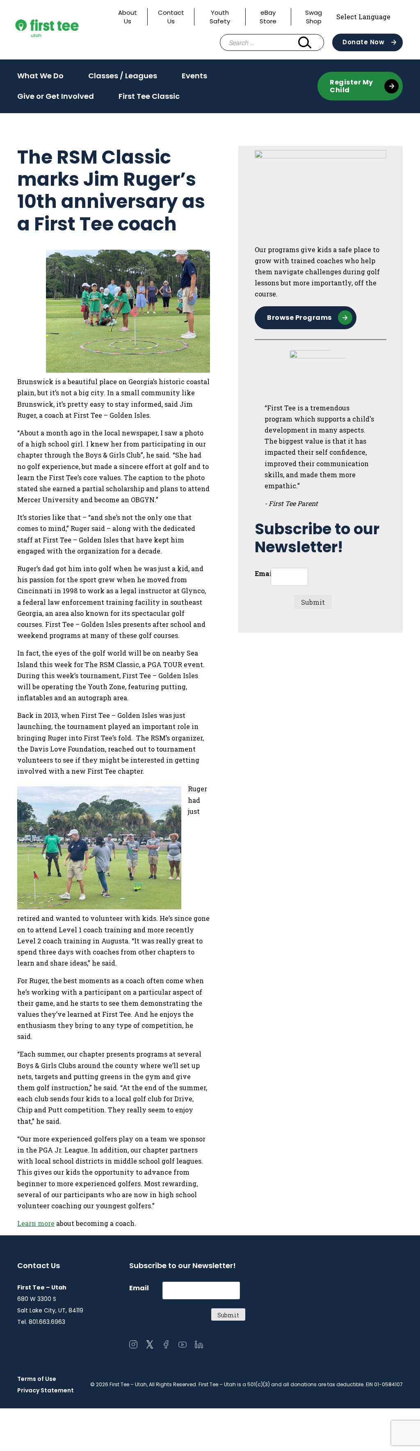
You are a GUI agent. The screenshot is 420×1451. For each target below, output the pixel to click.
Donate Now (363, 42)
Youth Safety (220, 16)
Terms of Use (36, 1379)
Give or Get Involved (55, 99)
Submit (313, 602)
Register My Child (351, 86)
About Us (127, 16)
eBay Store (268, 16)
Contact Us (171, 16)
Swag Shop (313, 16)
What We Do (40, 78)
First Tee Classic (149, 96)
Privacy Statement (45, 1390)
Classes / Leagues (122, 78)
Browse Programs (299, 317)
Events (194, 78)
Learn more (36, 1223)
